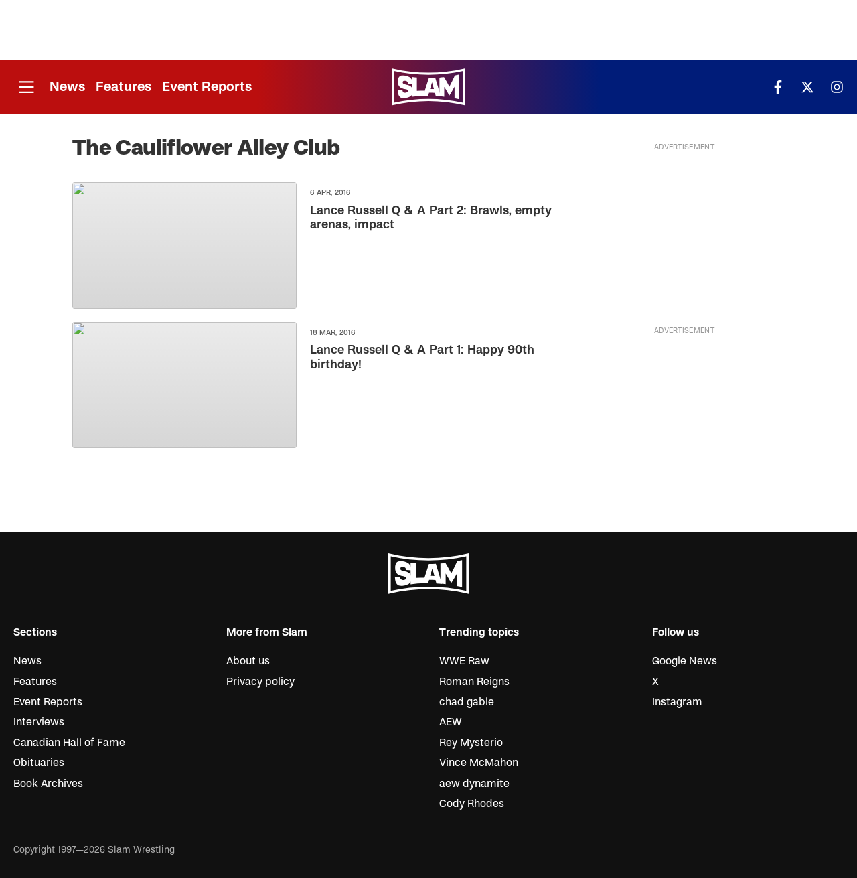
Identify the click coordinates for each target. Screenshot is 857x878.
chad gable (466, 702)
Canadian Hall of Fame (69, 743)
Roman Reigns (474, 682)
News (67, 86)
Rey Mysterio (471, 743)
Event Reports (207, 86)
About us (248, 661)
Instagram (677, 702)
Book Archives (48, 784)
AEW (450, 722)
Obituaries (38, 763)
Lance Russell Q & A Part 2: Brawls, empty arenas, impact (431, 218)
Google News (684, 661)
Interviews (38, 722)
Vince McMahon (478, 763)
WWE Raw (464, 661)
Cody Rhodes (471, 804)
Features (123, 86)
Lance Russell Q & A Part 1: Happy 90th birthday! (422, 357)
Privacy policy (260, 682)
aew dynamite (474, 784)
